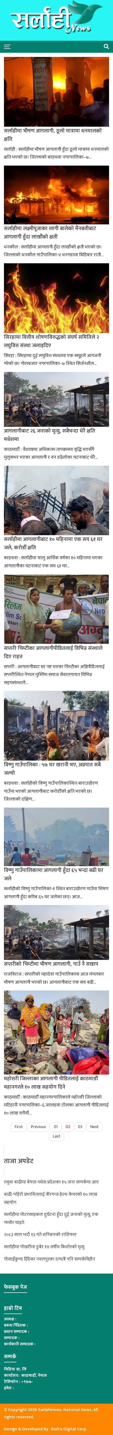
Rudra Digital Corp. (69, 1429)
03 (80, 1126)
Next (94, 1126)
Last (56, 1136)
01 (56, 1126)
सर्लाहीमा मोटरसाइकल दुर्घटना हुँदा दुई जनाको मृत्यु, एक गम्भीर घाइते (51, 1219)
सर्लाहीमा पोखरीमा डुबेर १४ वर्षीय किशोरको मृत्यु (44, 1247)
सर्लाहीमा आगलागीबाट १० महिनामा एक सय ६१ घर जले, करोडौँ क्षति (53, 543)
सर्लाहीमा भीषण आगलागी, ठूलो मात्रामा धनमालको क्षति (53, 135)
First (18, 1126)
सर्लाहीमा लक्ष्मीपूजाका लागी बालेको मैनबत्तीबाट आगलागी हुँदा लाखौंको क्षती (50, 232)
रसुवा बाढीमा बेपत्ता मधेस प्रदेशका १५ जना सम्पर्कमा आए (51, 1182)
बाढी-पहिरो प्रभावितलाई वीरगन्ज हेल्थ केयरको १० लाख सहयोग (50, 1198)
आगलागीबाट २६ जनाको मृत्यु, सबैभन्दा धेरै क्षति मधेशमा (49, 435)
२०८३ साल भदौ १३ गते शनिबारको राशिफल (40, 1235)
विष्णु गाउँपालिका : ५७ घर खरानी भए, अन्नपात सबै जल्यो (52, 769)
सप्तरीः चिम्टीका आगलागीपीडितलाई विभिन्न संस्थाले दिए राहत (53, 652)
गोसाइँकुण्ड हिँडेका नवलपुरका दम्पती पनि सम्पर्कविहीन (49, 1259)
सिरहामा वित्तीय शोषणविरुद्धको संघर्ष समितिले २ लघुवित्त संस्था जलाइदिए (51, 341)
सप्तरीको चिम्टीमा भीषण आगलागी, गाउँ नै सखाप (51, 964)
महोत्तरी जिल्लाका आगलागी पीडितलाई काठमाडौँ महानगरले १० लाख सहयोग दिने (51, 1083)
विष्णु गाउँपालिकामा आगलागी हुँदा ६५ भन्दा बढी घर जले (53, 874)
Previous (38, 1126)
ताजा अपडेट (18, 1161)
